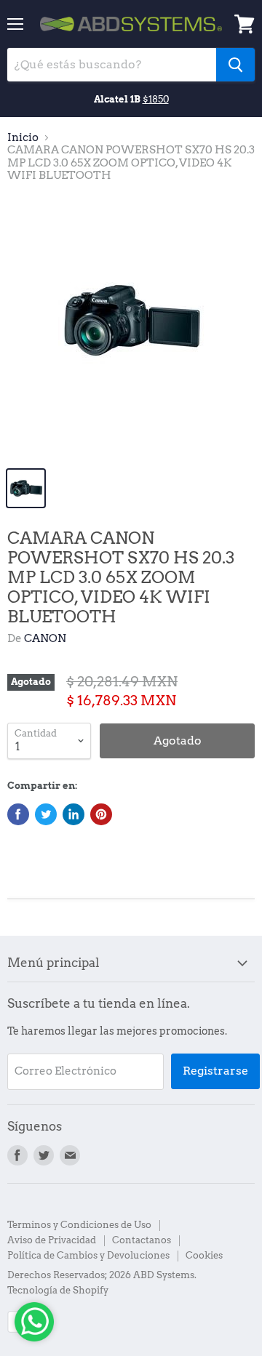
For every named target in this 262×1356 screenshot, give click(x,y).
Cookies (204, 1255)
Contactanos (141, 1240)
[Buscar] (235, 64)
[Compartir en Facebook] (18, 814)
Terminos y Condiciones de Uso (79, 1224)
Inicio (23, 138)
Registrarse (215, 1071)
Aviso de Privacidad (51, 1240)
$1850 (156, 99)
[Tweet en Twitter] (46, 814)
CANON (45, 638)
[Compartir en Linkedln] (73, 814)
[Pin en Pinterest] (101, 814)
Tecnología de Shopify (57, 1290)
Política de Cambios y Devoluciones (88, 1255)
